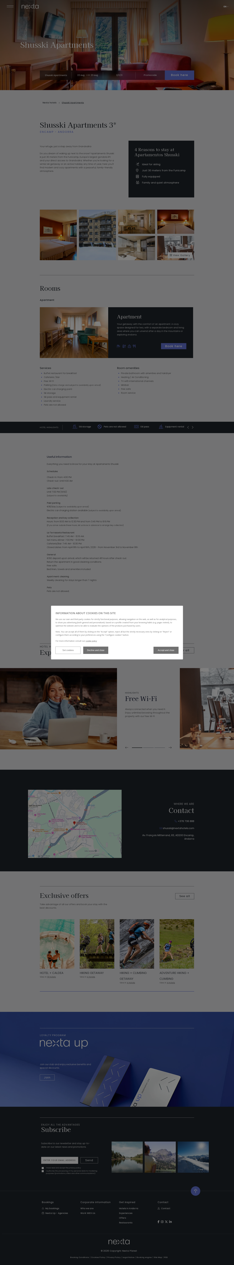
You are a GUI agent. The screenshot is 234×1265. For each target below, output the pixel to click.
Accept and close (166, 650)
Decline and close (95, 650)
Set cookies (68, 650)
